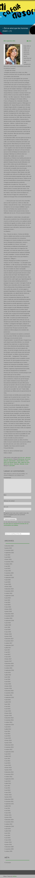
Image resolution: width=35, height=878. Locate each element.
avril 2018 (7, 629)
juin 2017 (7, 650)
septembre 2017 (9, 645)
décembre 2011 (9, 799)
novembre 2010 (9, 821)
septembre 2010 (9, 826)
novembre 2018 (9, 616)
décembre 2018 (9, 613)
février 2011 (8, 815)
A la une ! (22, 457)
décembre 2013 (9, 745)
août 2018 (8, 622)
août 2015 (8, 699)
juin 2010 (7, 833)
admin (29, 41)
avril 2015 (7, 708)
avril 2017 (7, 654)
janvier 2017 (8, 661)
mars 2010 (8, 840)
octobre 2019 (8, 593)
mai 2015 (7, 706)
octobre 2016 (8, 668)
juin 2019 (7, 600)
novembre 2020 (9, 573)
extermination (12, 460)
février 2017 (8, 659)
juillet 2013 (8, 756)
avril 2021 (7, 568)
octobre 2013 (8, 749)
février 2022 (8, 559)
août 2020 (8, 579)
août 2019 (8, 598)
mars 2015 (8, 711)
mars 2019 (8, 607)
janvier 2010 (8, 844)
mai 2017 (7, 652)
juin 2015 (7, 704)
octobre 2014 (8, 722)
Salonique (16, 464)
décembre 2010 (9, 819)
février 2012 (8, 794)
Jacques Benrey (20, 460)
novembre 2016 (9, 665)
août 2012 (8, 781)
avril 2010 (7, 837)
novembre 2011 (9, 801)
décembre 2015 (9, 690)
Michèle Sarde (13, 462)
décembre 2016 (9, 663)
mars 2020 (8, 584)
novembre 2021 (9, 561)
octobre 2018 (8, 618)
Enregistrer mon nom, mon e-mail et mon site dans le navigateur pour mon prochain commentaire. (16, 514)
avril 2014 (7, 736)
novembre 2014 (9, 720)
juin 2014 (7, 731)
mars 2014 (8, 738)
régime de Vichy (25, 462)
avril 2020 (7, 582)
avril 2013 (7, 763)
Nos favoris (9, 459)
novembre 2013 (9, 747)
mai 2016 (7, 679)
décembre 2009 (9, 846)
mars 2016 (8, 683)
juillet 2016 (8, 674)
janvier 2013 (8, 769)
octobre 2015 (8, 695)
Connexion (8, 862)
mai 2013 (7, 760)
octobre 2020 (8, 575)
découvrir (28, 457)
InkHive (15, 876)
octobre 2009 (8, 851)
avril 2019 (7, 604)
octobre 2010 (8, 824)
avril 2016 (7, 681)
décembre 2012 (9, 772)
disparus (6, 460)
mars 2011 (8, 812)
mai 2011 (7, 808)
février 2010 (8, 842)
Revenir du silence (8, 464)
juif (8, 462)
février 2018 (8, 634)
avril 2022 (7, 557)
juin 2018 (7, 627)
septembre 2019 (9, 595)
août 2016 (8, 672)
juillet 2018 (8, 625)
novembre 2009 (9, 849)
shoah (26, 464)
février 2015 (8, 713)
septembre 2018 (9, 620)
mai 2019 (7, 602)
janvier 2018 (8, 636)
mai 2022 (7, 555)
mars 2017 (8, 656)
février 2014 (8, 740)
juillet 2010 (8, 831)
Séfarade (22, 464)
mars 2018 (8, 631)
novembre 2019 (9, 591)
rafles (19, 462)
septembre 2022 (9, 552)
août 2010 (8, 828)
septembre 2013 (9, 751)
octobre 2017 (8, 643)
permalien (12, 465)
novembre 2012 (9, 774)
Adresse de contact (9, 501)
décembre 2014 (9, 717)
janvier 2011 (8, 817)
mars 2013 (8, 765)
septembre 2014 (9, 724)
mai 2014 (7, 733)
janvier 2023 (8, 548)
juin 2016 (7, 677)
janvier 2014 (8, 742)
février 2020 (8, 586)
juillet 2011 (8, 806)
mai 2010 (7, 835)
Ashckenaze (21, 459)
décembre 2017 (9, 638)
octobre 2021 (8, 564)
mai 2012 (7, 788)
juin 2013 (7, 758)
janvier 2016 (8, 688)
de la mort (27, 459)
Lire (5, 459)
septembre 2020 (9, 577)
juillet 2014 (8, 729)
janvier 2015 (8, 715)
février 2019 (8, 609)
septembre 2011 (9, 803)
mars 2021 (8, 570)
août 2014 (8, 726)
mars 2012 (8, 792)
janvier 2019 (8, 611)
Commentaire (7, 477)
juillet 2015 (8, 702)
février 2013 (8, 767)
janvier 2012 (8, 797)
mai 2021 (7, 566)
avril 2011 (7, 810)
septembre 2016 (9, 670)
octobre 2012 (8, 776)
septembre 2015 (9, 697)
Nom (5, 495)
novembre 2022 (9, 550)
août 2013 (8, 754)
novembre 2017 (9, 640)
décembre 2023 (9, 545)
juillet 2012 (8, 783)
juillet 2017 (8, 647)
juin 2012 (7, 785)
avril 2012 (7, 790)
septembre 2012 (9, 779)
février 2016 (8, 686)
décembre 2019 (9, 588)
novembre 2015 (9, 693)
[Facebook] (17, 13)
